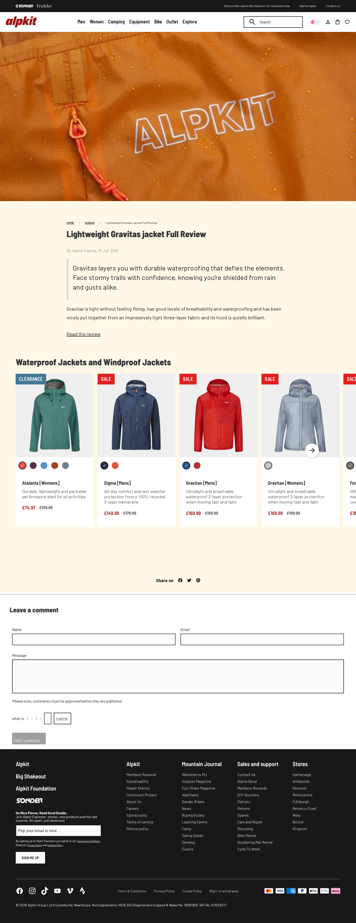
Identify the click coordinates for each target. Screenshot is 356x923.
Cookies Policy (55, 845)
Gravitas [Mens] (201, 483)
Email (185, 629)
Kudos (89, 222)
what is (18, 718)
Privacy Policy (34, 845)
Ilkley (297, 815)
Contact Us (333, 5)
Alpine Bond (247, 781)
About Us (133, 801)
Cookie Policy (192, 891)
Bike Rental (246, 835)
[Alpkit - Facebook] (19, 891)
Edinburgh (301, 801)
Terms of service (140, 822)
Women (97, 21)
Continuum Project (141, 794)
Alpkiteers (190, 794)
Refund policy (137, 828)
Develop (188, 842)
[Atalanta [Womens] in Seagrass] (65, 465)
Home (70, 222)
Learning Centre (194, 822)
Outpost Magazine (196, 781)
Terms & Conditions (131, 891)
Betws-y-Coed (304, 808)
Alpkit (22, 764)
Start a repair (307, 5)
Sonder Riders (193, 801)
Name (17, 629)
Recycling (245, 828)
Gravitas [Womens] (286, 483)
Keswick (300, 788)
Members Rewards (141, 774)
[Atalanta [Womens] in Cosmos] (33, 465)
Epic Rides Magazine (198, 788)
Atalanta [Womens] (40, 483)
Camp (186, 828)
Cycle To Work (248, 849)
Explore (190, 21)
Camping (116, 21)
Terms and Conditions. (88, 841)
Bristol (298, 822)
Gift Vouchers (248, 794)
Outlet (172, 21)
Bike (158, 21)
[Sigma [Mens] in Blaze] (115, 465)
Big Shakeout (31, 776)
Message (19, 655)
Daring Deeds (192, 835)
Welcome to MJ (194, 774)
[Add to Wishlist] (87, 378)
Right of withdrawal (223, 891)
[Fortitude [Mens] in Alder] (350, 465)
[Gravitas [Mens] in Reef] (186, 465)
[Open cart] (338, 22)
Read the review (84, 334)
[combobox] (273, 22)
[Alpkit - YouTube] (57, 891)
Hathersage (302, 774)
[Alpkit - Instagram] (32, 891)
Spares (243, 815)
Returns (243, 808)
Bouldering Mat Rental (254, 842)
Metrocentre (302, 794)
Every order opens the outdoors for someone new (257, 5)
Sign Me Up (30, 857)
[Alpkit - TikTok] (45, 891)
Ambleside (301, 781)
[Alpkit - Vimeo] (70, 891)
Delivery (243, 801)
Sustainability (137, 781)
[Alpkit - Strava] (82, 891)
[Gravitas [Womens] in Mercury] (268, 465)
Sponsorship (136, 815)
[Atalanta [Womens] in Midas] (55, 465)
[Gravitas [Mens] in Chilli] (197, 465)
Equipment (139, 21)
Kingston (300, 828)
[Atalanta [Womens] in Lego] (44, 465)
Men (81, 21)
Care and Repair (250, 822)
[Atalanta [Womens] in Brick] (22, 465)
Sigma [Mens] (117, 483)
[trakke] (44, 6)
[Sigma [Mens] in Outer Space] (104, 465)
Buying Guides (193, 815)
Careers (132, 808)
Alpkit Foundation (36, 788)
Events (187, 849)
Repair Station (138, 788)
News (186, 808)
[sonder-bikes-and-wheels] (24, 6)
